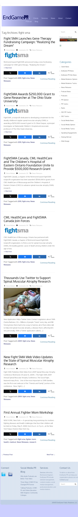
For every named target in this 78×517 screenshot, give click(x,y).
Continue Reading (47, 79)
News (53, 18)
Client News (65, 67)
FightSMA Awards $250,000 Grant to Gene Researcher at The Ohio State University (29, 97)
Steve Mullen (10, 50)
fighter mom (31, 439)
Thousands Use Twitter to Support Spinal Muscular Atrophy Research (27, 279)
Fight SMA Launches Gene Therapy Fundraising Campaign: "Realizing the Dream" (29, 41)
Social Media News (67, 120)
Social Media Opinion (68, 124)
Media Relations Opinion (69, 79)
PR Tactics (64, 104)
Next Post (51, 454)
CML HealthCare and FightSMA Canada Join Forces (25, 219)
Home (28, 18)
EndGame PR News (67, 71)
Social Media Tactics (68, 129)
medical (13, 442)
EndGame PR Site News (69, 75)
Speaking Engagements (69, 133)
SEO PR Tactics (66, 112)
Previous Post (7, 454)
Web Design (65, 141)
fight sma (26, 78)
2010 (19, 78)
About (60, 18)
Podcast (29, 21)
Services (44, 18)
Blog (36, 21)
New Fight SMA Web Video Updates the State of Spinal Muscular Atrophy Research (29, 360)
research (32, 442)
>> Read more (8, 68)
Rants (63, 108)
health (6, 442)
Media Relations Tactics (69, 83)
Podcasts (64, 96)
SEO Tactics (65, 116)
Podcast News (66, 91)
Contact (68, 18)
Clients (35, 18)
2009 (20, 341)
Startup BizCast (66, 137)
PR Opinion (65, 100)
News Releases (37, 50)
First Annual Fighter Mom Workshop (28, 412)
